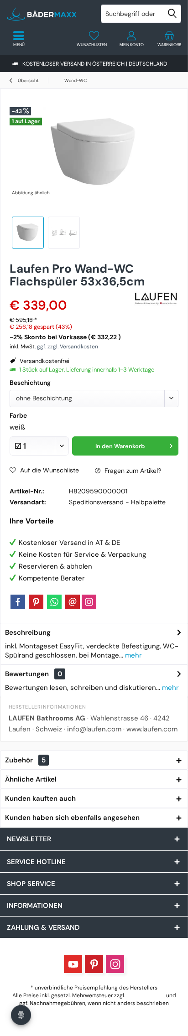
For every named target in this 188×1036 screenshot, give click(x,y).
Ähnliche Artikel (31, 779)
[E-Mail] (72, 602)
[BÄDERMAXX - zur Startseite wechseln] (47, 14)
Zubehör (25, 760)
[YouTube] (73, 964)
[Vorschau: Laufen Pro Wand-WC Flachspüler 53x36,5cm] (28, 233)
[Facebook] (17, 602)
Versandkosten (145, 995)
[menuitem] (169, 39)
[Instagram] (89, 602)
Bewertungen (27, 674)
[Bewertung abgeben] (70, 293)
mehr (132, 655)
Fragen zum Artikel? (132, 470)
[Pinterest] (36, 602)
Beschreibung (28, 632)
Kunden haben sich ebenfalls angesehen (72, 817)
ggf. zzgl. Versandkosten (67, 346)
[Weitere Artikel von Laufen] (155, 298)
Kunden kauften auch (40, 798)
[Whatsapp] (54, 602)
